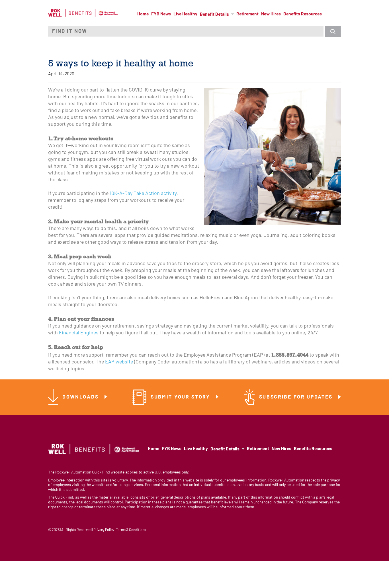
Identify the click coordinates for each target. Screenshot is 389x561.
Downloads (81, 397)
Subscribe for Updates (296, 397)
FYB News (161, 14)
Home (143, 14)
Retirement (247, 14)
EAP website (119, 362)
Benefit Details (214, 14)
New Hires (271, 14)
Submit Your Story (181, 397)
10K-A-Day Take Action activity (143, 193)
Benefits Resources (302, 14)
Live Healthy (185, 14)
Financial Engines (79, 333)
